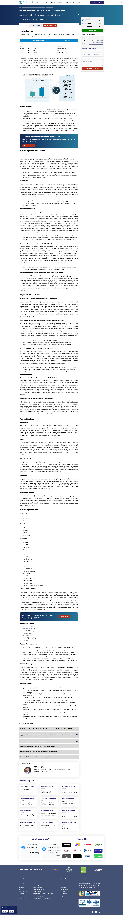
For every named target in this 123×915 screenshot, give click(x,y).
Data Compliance (65, 895)
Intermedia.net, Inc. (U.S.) (29, 628)
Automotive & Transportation (39, 882)
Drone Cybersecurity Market (27, 822)
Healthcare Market (37, 883)
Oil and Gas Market (37, 887)
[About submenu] (68, 2)
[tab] (24, 25)
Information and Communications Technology (33, 7)
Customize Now (64, 616)
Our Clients (21, 885)
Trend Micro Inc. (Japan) (29, 626)
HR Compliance (64, 893)
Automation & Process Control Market (42, 898)
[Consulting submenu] (75, 2)
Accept (4, 911)
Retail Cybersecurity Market (27, 786)
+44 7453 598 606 (98, 40)
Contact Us (21, 883)
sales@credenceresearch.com (96, 44)
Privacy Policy (64, 885)
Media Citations (64, 889)
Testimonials (22, 887)
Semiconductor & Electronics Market (41, 895)
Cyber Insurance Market (68, 798)
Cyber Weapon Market (47, 822)
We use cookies (5, 907)
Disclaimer (63, 887)
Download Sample (28, 145)
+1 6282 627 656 (99, 42)
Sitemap (63, 898)
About (20, 882)
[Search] (89, 2)
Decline (11, 911)
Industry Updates (23, 898)
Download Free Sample (92, 68)
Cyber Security (49, 7)
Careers (62, 883)
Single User (90, 20)
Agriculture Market (37, 891)
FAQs (20, 889)
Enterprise (89, 26)
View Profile (37, 773)
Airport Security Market (47, 810)
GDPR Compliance (65, 896)
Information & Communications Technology (43, 893)
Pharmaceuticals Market (38, 889)
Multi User (89, 23)
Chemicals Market (37, 885)
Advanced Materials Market (39, 896)
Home (20, 7)
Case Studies (64, 882)
